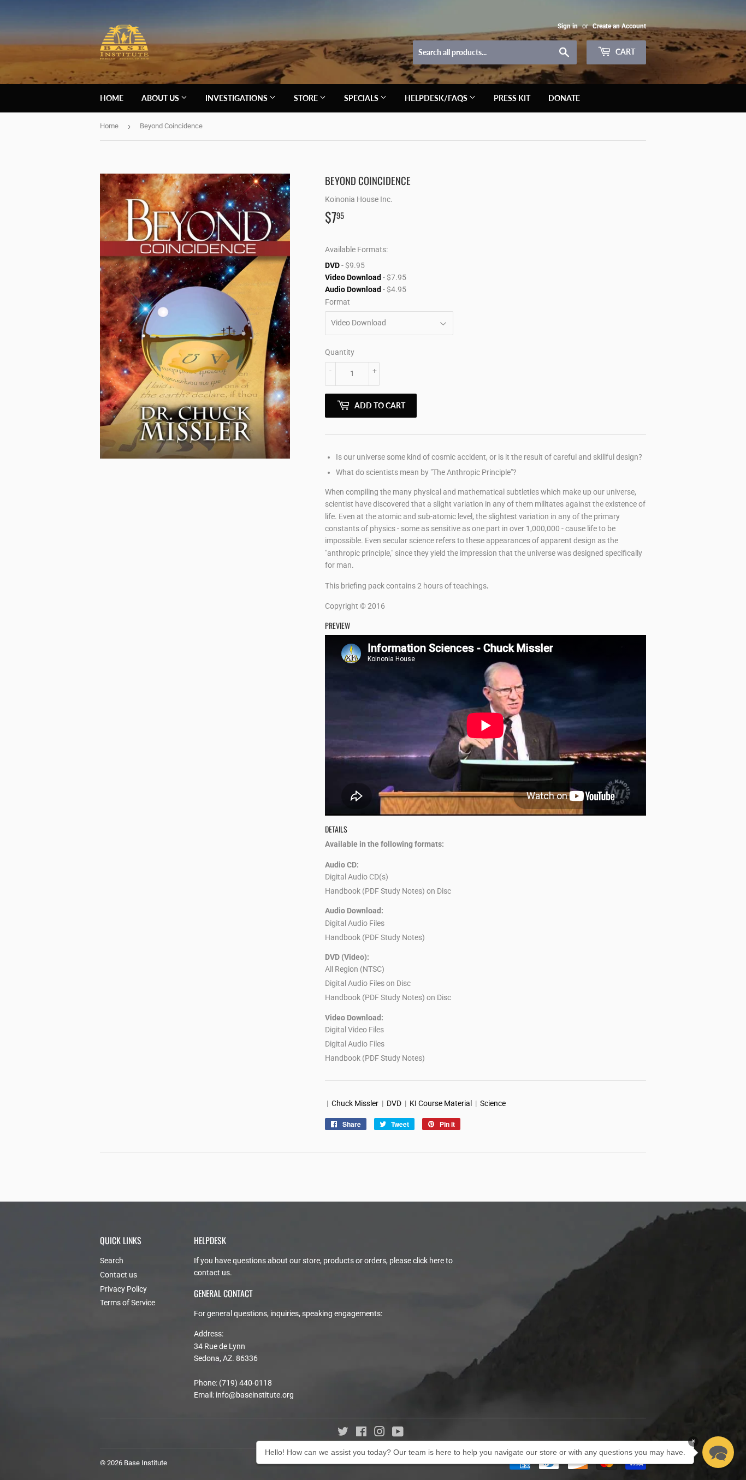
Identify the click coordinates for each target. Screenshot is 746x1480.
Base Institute (145, 1463)
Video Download (353, 277)
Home (111, 98)
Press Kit (512, 98)
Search (111, 1260)
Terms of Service (127, 1302)
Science (493, 1103)
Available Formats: (356, 249)
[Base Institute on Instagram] (379, 1433)
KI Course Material (441, 1103)
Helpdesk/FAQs (437, 98)
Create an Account (619, 26)
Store (306, 98)
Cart (624, 51)
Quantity (339, 352)
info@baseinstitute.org (255, 1394)
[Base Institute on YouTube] (398, 1433)
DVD (332, 265)
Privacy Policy (123, 1289)
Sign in (568, 26)
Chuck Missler (354, 1103)
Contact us (118, 1274)
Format (337, 302)
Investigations (237, 98)
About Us (161, 98)
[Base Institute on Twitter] (343, 1433)
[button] (718, 1452)
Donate (564, 98)
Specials (362, 98)
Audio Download (353, 289)
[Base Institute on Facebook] (361, 1433)
